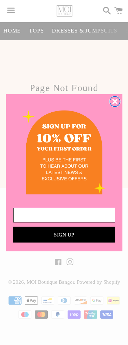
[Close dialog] (115, 101)
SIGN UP (64, 235)
